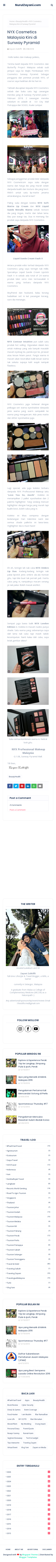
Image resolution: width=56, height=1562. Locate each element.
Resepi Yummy (13, 1433)
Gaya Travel (28, 1160)
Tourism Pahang (28, 1231)
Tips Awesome (13, 1443)
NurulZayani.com (28, 5)
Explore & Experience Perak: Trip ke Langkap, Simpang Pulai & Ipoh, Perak (32, 1063)
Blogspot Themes (30, 1554)
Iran (28, 1174)
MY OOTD (23, 1419)
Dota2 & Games (13, 1410)
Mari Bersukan (36, 1419)
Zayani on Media (39, 1447)
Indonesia (28, 1169)
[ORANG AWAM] (11, 1356)
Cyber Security (27, 1405)
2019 (28, 1505)
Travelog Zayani (28, 1273)
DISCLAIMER (47, 1549)
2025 (28, 1476)
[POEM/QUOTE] (11, 1343)
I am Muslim (26, 1414)
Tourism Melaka (28, 1221)
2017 (28, 1514)
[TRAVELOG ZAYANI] (11, 1313)
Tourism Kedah (28, 1212)
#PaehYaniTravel (28, 1146)
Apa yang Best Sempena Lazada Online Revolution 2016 (34, 1372)
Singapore (28, 1198)
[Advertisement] (28, 870)
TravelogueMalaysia (28, 1278)
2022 (28, 1491)
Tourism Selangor (28, 1254)
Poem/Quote (28, 1428)
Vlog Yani (28, 1287)
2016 (28, 1519)
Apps (27, 1400)
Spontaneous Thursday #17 (33, 1103)
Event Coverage (30, 1410)
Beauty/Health (22, 21)
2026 (28, 1472)
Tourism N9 (28, 1226)
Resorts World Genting (28, 1188)
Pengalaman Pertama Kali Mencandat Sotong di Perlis (33, 1092)
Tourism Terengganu (28, 1259)
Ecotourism (28, 1155)
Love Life (11, 1419)
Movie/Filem (12, 1424)
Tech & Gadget (32, 1438)
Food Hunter (12, 1414)
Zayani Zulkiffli (15, 49)
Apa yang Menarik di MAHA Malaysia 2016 (32, 1078)
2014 (28, 1528)
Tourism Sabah (28, 1249)
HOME (8, 1549)
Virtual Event (12, 1447)
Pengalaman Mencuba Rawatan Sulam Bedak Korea (33, 1118)
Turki (28, 1282)
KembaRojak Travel (28, 1179)
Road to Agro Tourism (28, 1193)
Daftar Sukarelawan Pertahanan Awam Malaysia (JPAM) (33, 1357)
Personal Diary (13, 1428)
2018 (28, 1509)
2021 (28, 1495)
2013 (28, 1533)
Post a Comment (18, 809)
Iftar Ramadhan (41, 1414)
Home (12, 21)
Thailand (28, 1202)
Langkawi (28, 1183)
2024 (28, 1481)
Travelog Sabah (28, 1268)
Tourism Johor (28, 1207)
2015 (28, 1524)
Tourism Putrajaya (28, 1245)
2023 (28, 1486)
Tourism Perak (28, 1235)
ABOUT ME (19, 1549)
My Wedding (26, 1424)
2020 (28, 1500)
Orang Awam (40, 1424)
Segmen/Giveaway (14, 1438)
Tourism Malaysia (28, 1216)
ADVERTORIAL (32, 1549)
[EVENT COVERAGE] (11, 1330)
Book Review (12, 1405)
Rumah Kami (28, 1433)
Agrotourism (28, 1150)
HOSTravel (28, 1165)
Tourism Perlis (28, 1240)
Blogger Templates (28, 1557)
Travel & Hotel (28, 1264)
